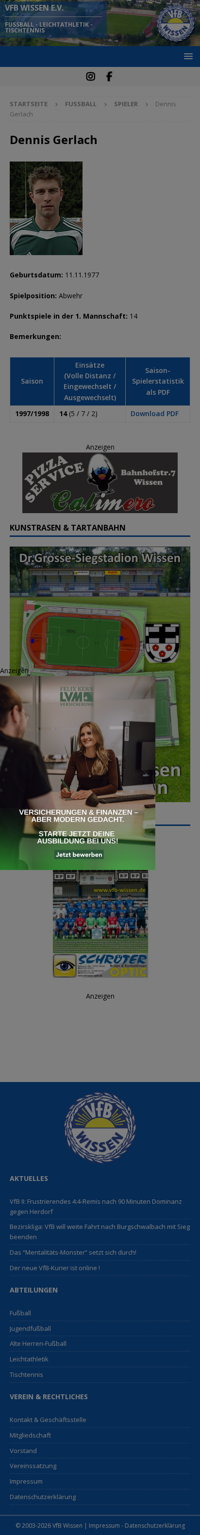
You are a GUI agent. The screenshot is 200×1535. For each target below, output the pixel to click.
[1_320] (77, 864)
